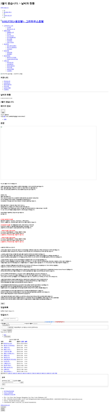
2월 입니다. (7, 357)
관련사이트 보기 (5, 405)
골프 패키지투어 (11, 45)
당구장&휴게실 (11, 37)
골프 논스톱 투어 (12, 47)
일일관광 (6, 50)
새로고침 (11, 327)
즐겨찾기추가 (7, 12)
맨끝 (56, 373)
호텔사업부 (7, 30)
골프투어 (6, 44)
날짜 (26, 341)
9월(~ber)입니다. (8, 367)
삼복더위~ (6, 369)
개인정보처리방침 (9, 391)
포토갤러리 (10, 64)
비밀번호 (29, 323)
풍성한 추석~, (7, 365)
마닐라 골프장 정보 (12, 59)
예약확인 (9, 54)
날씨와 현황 (10, 69)
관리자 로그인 (8, 15)
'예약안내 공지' (8, 343)
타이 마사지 (10, 35)
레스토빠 (9, 39)
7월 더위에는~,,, (8, 371)
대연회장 (9, 40)
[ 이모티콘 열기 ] (49, 321)
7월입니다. (7, 347)
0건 (4, 116)
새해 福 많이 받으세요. (10, 359)
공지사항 (9, 67)
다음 (53, 373)
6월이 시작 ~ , (7, 349)
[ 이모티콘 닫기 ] (59, 321)
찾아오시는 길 (11, 29)
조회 (22, 341)
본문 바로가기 (5, 7)
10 (48, 373)
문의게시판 (10, 62)
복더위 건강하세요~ (9, 345)
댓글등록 (9, 330)
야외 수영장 (10, 42)
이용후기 (9, 71)
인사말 (9, 27)
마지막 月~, (7, 361)
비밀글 (4, 330)
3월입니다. (7, 355)
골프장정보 (7, 55)
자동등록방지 (6, 325)
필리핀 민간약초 (11, 57)
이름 (3, 323)
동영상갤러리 (11, 66)
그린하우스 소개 (8, 25)
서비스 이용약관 (8, 393)
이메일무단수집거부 (9, 394)
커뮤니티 (6, 60)
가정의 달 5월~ (8, 351)
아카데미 (9, 49)
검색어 (17, 380)
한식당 (9, 34)
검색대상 (4, 380)
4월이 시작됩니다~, (9, 353)
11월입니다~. (7, 363)
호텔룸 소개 (10, 32)
